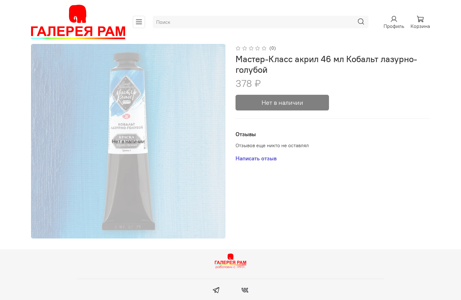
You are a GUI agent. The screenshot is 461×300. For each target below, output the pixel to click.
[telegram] (216, 291)
